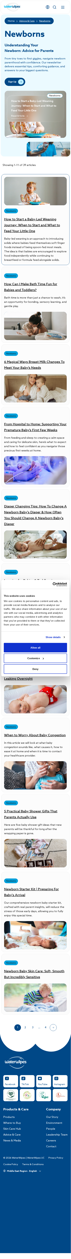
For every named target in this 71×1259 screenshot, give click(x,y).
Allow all (35, 647)
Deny (35, 668)
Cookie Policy (10, 1164)
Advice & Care (27, 21)
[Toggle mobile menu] (63, 7)
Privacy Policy (55, 1158)
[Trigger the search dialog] (54, 7)
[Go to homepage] (12, 7)
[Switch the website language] (47, 7)
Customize (33, 658)
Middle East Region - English (22, 1171)
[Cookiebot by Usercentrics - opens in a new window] (52, 584)
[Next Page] (53, 1027)
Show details (53, 637)
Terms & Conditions (33, 1164)
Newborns (44, 21)
